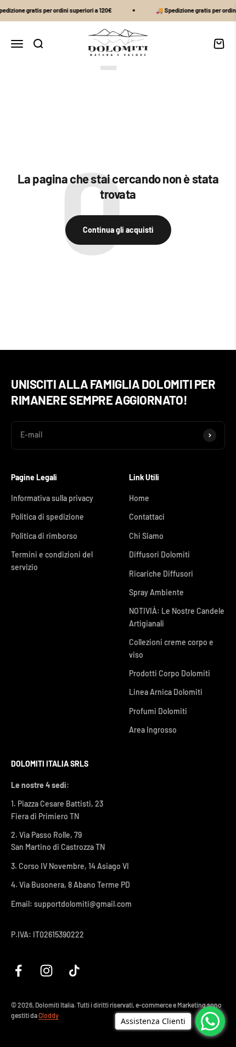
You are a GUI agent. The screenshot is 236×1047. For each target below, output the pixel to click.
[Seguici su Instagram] (46, 970)
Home (139, 498)
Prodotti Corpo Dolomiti (169, 673)
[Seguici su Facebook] (18, 970)
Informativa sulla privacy (52, 498)
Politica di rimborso (44, 535)
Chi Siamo (146, 535)
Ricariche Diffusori (161, 573)
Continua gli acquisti (118, 229)
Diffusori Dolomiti (159, 554)
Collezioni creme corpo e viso (171, 648)
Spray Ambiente (156, 592)
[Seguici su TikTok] (74, 970)
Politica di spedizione (47, 516)
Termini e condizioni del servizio (52, 560)
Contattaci (147, 516)
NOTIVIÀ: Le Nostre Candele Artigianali (176, 617)
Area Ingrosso (153, 729)
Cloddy (48, 1015)
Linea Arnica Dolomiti (166, 692)
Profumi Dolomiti (158, 711)
